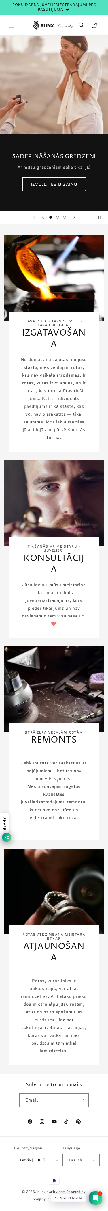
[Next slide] (74, 217)
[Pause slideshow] (101, 217)
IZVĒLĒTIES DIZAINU (54, 184)
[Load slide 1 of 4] (43, 217)
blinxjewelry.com (51, 1191)
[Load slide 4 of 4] (64, 217)
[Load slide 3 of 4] (57, 217)
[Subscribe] (82, 1100)
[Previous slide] (34, 217)
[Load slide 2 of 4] (50, 217)
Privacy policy (63, 1199)
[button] (11, 25)
